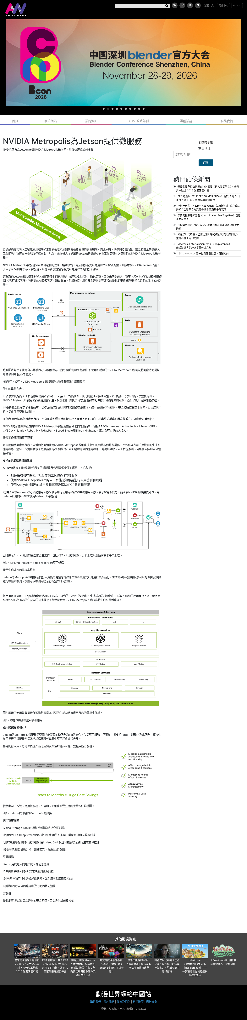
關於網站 (50, 121)
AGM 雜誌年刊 (139, 121)
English (237, 5)
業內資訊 (91, 121)
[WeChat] (175, 5)
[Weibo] (182, 5)
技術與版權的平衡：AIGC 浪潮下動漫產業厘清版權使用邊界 (139, 964)
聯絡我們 (227, 121)
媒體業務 (186, 121)
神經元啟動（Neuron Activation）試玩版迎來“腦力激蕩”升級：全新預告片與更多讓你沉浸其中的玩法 (83, 968)
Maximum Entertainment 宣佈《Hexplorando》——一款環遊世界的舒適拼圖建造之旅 (194, 968)
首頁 (15, 121)
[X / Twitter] (190, 5)
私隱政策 (138, 1001)
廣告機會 (151, 1001)
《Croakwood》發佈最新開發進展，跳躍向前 (203, 253)
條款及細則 (123, 1001)
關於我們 (108, 1001)
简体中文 (223, 5)
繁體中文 (209, 5)
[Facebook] (198, 5)
